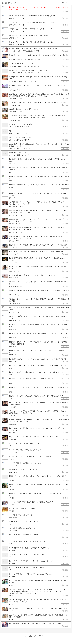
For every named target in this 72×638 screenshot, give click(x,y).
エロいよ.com (13, 446)
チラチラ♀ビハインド (15, 517)
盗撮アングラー (33, 636)
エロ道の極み (12, 407)
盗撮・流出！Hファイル (16, 206)
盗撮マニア (12, 164)
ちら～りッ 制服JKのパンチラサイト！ (20, 127)
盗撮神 (10, 368)
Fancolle (11, 585)
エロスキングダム (14, 247)
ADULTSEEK (12, 329)
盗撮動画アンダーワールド (16, 18)
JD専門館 (11, 481)
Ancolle (11, 619)
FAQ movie (12, 550)
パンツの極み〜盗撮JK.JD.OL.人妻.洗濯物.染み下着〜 (24, 51)
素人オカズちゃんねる (15, 286)
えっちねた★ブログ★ (15, 90)
